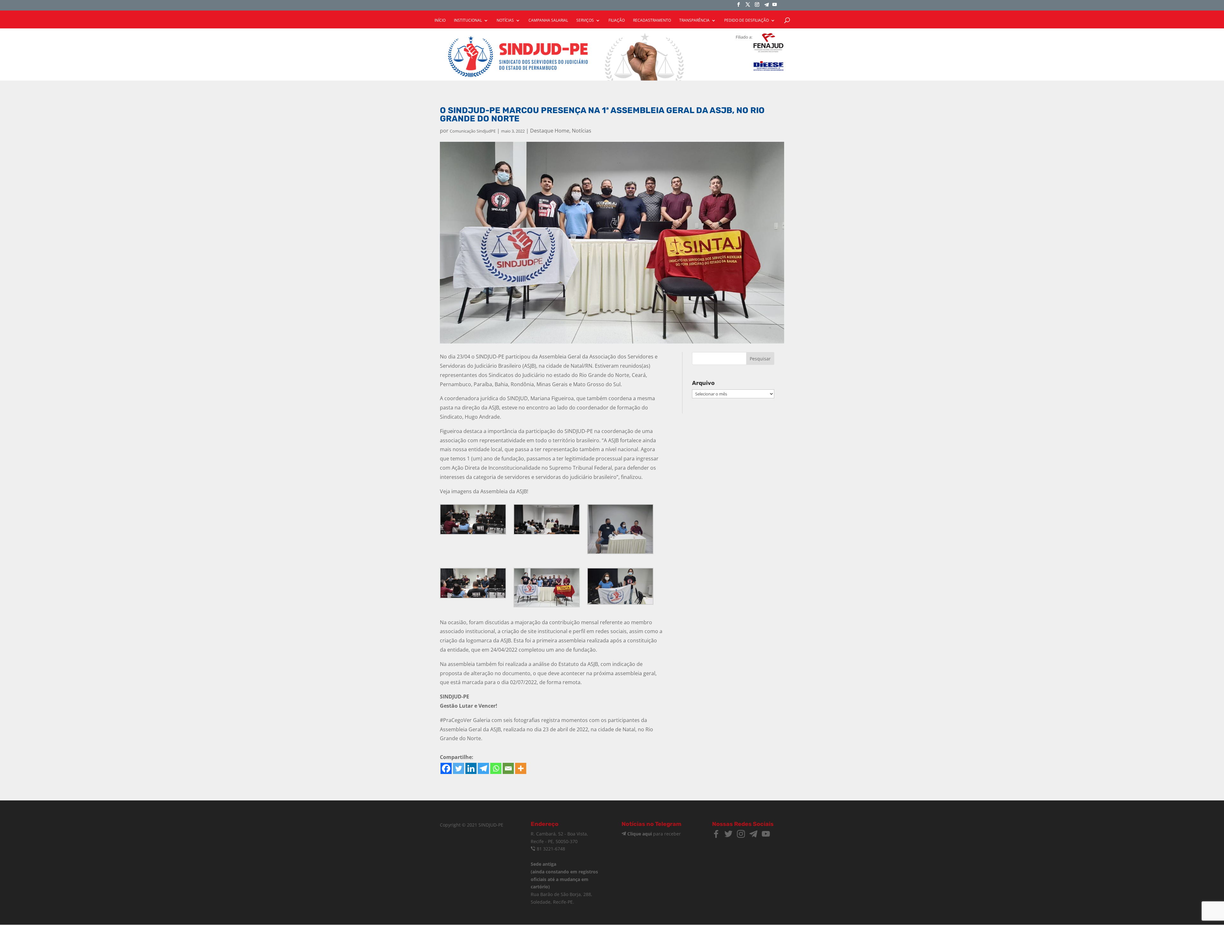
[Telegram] (766, 7)
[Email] (508, 768)
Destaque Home (549, 130)
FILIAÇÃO (616, 20)
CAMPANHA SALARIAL (548, 20)
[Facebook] (446, 768)
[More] (520, 768)
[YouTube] (774, 6)
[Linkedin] (471, 768)
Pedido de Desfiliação (746, 20)
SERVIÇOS (585, 20)
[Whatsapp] (495, 768)
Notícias (581, 130)
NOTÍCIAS (505, 20)
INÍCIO (440, 20)
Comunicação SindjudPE (473, 131)
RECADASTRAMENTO (652, 20)
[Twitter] (458, 768)
